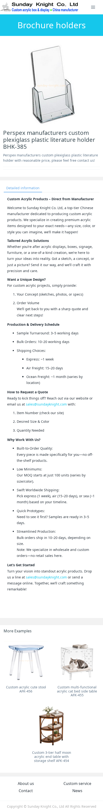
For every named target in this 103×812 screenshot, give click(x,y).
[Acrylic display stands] (39, 7)
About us (26, 783)
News (77, 790)
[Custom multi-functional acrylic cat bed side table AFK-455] (77, 660)
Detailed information (23, 188)
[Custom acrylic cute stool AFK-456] (26, 660)
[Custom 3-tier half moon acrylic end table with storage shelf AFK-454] (51, 726)
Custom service (77, 783)
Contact (26, 790)
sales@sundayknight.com (46, 404)
